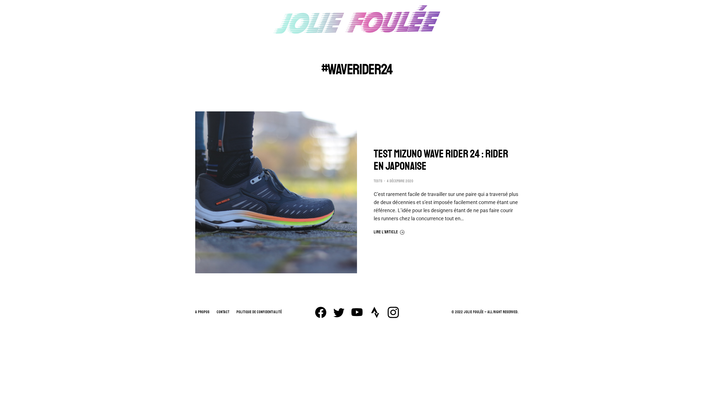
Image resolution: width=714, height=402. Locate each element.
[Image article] (276, 192)
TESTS (378, 181)
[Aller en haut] (705, 393)
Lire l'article (386, 232)
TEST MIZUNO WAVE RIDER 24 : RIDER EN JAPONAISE (441, 160)
